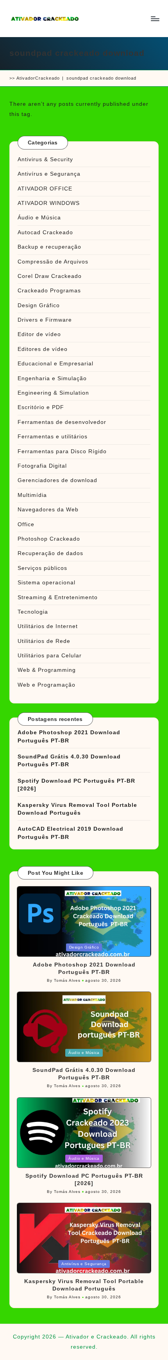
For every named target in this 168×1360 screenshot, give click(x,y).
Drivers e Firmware (45, 320)
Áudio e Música (39, 218)
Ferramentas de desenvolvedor (62, 422)
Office (26, 524)
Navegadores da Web (48, 510)
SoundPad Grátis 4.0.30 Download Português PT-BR (69, 760)
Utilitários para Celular (50, 656)
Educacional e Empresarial (55, 364)
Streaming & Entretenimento (58, 597)
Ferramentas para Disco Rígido (62, 451)
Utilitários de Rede (44, 641)
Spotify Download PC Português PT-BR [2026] (76, 785)
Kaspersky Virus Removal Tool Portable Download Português (77, 809)
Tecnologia (33, 612)
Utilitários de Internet (48, 626)
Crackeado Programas (49, 291)
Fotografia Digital (42, 466)
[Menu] (155, 18)
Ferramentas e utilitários (53, 437)
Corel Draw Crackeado (50, 276)
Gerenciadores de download (57, 480)
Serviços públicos (42, 568)
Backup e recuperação (49, 247)
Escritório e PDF (41, 407)
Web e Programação (46, 685)
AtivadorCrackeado (38, 78)
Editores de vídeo (43, 349)
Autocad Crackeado (45, 232)
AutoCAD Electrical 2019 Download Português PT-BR (70, 833)
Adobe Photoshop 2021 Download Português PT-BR (69, 736)
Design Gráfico (39, 305)
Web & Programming (47, 670)
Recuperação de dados (50, 553)
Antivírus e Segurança (49, 174)
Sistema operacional (46, 583)
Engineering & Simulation (53, 393)
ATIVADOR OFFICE (45, 189)
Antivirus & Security (45, 159)
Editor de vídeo (39, 334)
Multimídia (32, 495)
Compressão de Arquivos (53, 262)
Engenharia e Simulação (52, 378)
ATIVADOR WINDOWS (49, 203)
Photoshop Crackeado (49, 539)
